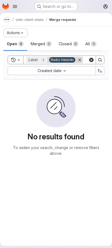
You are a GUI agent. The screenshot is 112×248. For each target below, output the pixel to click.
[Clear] (91, 60)
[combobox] (51, 70)
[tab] (15, 44)
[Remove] (79, 60)
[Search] (100, 60)
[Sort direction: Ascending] (100, 70)
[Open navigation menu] (15, 6)
